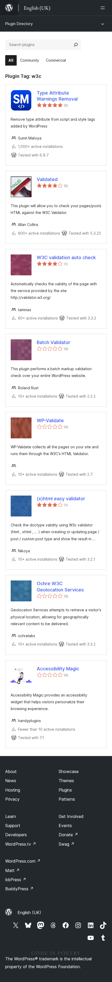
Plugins (65, 790)
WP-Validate (50, 420)
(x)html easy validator (61, 498)
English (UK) (29, 912)
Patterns (67, 799)
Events (65, 825)
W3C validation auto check (66, 257)
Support (12, 825)
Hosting (12, 790)
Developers (16, 834)
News (10, 780)
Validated (47, 179)
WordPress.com (23, 861)
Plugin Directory (19, 23)
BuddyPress (19, 888)
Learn (10, 816)
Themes (66, 780)
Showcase (69, 771)
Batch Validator (53, 342)
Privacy (12, 799)
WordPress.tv (20, 844)
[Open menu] (103, 8)
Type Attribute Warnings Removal (57, 96)
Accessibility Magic (58, 668)
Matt (12, 870)
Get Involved (71, 816)
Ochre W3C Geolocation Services (60, 586)
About (11, 771)
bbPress (15, 879)
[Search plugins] (76, 44)
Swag (66, 844)
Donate (68, 834)
